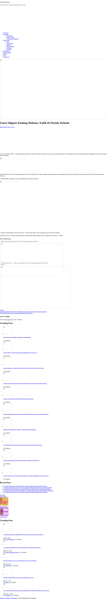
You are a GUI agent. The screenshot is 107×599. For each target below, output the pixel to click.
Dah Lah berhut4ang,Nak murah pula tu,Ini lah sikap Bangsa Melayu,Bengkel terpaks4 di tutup (22, 445)
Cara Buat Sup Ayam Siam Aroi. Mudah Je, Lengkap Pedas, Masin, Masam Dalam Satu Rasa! (28, 490)
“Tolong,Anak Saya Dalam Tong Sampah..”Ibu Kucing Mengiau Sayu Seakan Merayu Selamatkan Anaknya (25, 383)
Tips (4, 55)
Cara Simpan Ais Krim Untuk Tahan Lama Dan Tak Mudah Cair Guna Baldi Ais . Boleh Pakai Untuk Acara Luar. (26, 590)
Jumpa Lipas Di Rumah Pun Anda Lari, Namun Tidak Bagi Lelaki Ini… (20, 241)
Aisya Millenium (9, 539)
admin (7, 582)
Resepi (5, 54)
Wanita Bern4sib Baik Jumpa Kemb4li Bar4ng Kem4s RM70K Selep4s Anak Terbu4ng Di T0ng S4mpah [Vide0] (25, 414)
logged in (9, 319)
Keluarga (9, 48)
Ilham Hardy (3, 127)
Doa (8, 42)
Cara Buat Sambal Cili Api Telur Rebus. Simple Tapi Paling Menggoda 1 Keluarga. (25, 492)
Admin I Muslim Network (12, 552)
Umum (2, 310)
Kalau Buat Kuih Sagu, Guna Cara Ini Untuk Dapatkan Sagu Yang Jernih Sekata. (20, 560)
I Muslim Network (5, 2)
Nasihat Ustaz (3, 517)
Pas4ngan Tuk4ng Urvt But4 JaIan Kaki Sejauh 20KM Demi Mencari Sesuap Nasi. (20, 352)
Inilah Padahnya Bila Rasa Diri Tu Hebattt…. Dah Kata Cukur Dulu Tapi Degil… (19, 429)
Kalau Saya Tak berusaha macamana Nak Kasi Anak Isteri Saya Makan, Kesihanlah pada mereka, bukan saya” (26, 475)
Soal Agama (6, 40)
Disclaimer (9, 36)
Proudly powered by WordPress (8, 598)
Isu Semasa (6, 51)
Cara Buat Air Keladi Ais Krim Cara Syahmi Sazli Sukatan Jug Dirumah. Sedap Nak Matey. (27, 487)
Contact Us (6, 57)
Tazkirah (9, 49)
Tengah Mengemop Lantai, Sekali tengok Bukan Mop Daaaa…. (17, 313)
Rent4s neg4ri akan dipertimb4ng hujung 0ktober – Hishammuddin (17, 337)
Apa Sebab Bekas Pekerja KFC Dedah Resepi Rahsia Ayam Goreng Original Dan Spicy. (23, 311)
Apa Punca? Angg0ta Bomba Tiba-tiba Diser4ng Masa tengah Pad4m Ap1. (18, 398)
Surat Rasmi (3, 496)
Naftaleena (8, 565)
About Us (6, 33)
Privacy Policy (10, 37)
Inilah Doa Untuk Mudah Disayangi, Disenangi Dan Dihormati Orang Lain (18, 577)
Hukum (9, 45)
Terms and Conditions (12, 39)
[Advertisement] (53, 18)
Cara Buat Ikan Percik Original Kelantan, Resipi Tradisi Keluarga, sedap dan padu (25, 486)
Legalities (5, 34)
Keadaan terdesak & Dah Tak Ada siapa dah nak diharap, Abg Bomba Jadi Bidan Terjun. (21, 460)
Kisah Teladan (10, 46)
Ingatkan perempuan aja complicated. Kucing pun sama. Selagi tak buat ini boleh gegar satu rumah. (23, 368)
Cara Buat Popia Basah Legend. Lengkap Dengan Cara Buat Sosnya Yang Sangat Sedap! (27, 489)
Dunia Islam (10, 43)
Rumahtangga (3, 506)
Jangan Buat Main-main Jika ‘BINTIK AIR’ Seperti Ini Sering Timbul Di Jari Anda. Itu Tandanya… (23, 534)
